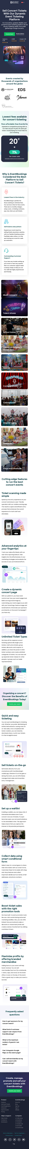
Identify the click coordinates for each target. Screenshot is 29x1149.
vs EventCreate (19, 1127)
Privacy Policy (9, 1135)
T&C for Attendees (8, 1133)
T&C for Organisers (19, 1133)
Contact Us (4, 1120)
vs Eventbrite (18, 1120)
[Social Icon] (5, 1139)
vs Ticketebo (18, 1122)
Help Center (4, 1118)
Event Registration (6, 1106)
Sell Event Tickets (5, 1104)
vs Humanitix (18, 1125)
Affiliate (17, 1110)
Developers (4, 1122)
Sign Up (17, 1106)
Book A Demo (20, 33)
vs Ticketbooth (19, 1124)
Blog (16, 1104)
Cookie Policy (18, 1135)
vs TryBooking (18, 1118)
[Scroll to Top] (14, 1144)
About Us (17, 1102)
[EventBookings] (14, 2)
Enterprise (4, 1108)
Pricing (3, 1111)
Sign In (17, 1108)
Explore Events (5, 1110)
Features (3, 1102)
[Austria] (22, 2)
